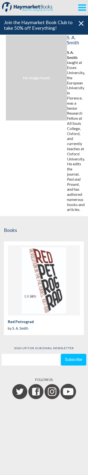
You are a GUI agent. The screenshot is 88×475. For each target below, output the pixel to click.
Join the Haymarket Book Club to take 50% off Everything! (38, 25)
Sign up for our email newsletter (44, 348)
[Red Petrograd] (44, 280)
